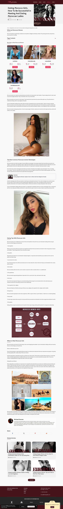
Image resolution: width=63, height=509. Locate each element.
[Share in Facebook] (12, 433)
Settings (22, 506)
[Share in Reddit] (46, 433)
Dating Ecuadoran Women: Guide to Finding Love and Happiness (18, 473)
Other (53, 2)
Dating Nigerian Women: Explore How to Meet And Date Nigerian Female (30, 176)
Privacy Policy (9, 489)
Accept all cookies (31, 506)
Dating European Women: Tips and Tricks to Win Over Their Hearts (43, 473)
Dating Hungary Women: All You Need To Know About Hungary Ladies (43, 454)
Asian (40, 2)
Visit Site (15, 91)
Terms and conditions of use (12, 488)
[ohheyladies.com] (12, 2)
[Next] (8, 52)
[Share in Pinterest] (35, 433)
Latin (44, 2)
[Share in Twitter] (23, 433)
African (48, 2)
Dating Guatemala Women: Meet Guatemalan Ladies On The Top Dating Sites (18, 454)
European (35, 2)
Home (8, 27)
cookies (7, 505)
